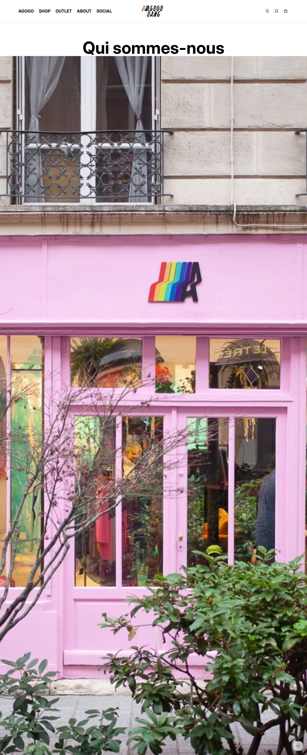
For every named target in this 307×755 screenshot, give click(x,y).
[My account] (276, 11)
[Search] (267, 11)
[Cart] (285, 11)
